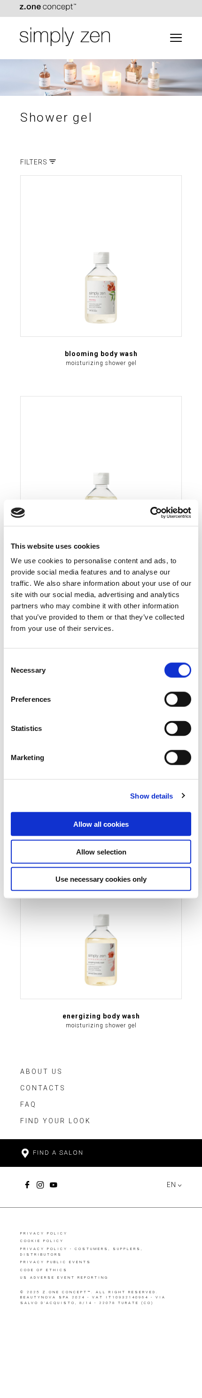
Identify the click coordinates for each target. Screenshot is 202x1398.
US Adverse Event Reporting (64, 1277)
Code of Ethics (44, 1270)
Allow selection (101, 851)
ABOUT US (41, 1071)
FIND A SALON (57, 1152)
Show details (151, 796)
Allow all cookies (101, 824)
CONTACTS (43, 1088)
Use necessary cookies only (101, 879)
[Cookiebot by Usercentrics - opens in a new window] (150, 513)
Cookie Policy (42, 1241)
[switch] (177, 699)
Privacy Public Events (55, 1262)
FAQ (28, 1104)
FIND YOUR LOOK (55, 1121)
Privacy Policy (44, 1233)
